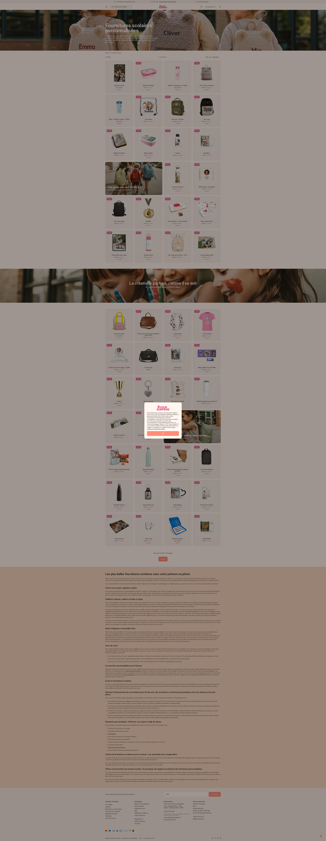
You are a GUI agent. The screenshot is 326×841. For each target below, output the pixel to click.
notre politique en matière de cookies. (161, 428)
